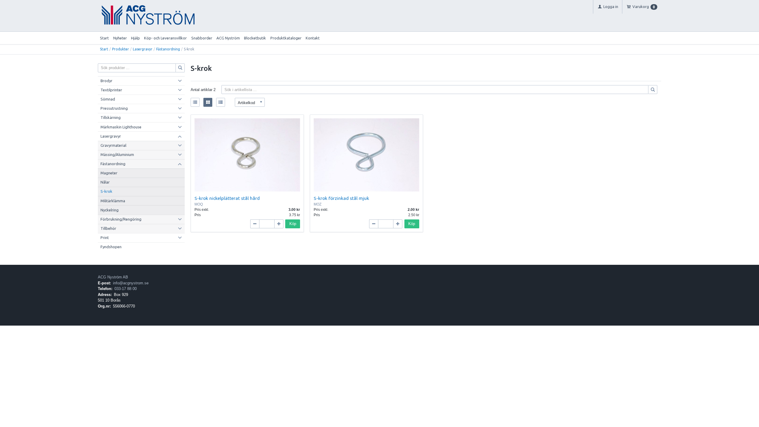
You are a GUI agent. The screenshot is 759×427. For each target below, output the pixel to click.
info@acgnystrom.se (131, 283)
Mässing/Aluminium (117, 154)
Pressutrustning (114, 108)
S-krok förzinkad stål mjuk (341, 198)
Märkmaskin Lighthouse (121, 127)
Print (105, 237)
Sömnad (108, 99)
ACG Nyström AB (113, 277)
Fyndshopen (111, 247)
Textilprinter (111, 90)
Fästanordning (168, 49)
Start (104, 38)
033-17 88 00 (125, 288)
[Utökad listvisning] (220, 102)
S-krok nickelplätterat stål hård (227, 198)
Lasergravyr (142, 49)
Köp (292, 224)
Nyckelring (110, 210)
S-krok (106, 191)
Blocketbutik (255, 38)
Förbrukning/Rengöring (121, 219)
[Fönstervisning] (207, 102)
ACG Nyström (228, 38)
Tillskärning (111, 117)
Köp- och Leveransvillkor (165, 38)
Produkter (120, 49)
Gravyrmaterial (113, 145)
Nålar (105, 182)
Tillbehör (108, 228)
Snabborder (201, 38)
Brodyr (106, 81)
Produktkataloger (286, 38)
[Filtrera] (652, 89)
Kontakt (313, 38)
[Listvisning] (195, 102)
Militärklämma (113, 201)
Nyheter (120, 38)
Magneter (109, 173)
